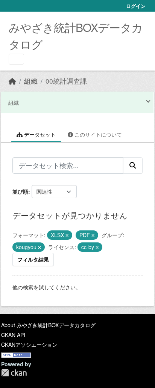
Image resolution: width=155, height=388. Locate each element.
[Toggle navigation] (16, 59)
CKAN (14, 373)
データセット (39, 134)
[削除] (66, 235)
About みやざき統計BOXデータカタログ (48, 325)
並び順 (20, 191)
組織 (31, 81)
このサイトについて (97, 134)
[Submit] (133, 165)
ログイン (136, 5)
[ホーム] (12, 81)
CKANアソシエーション (29, 344)
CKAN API (13, 334)
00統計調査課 (66, 81)
